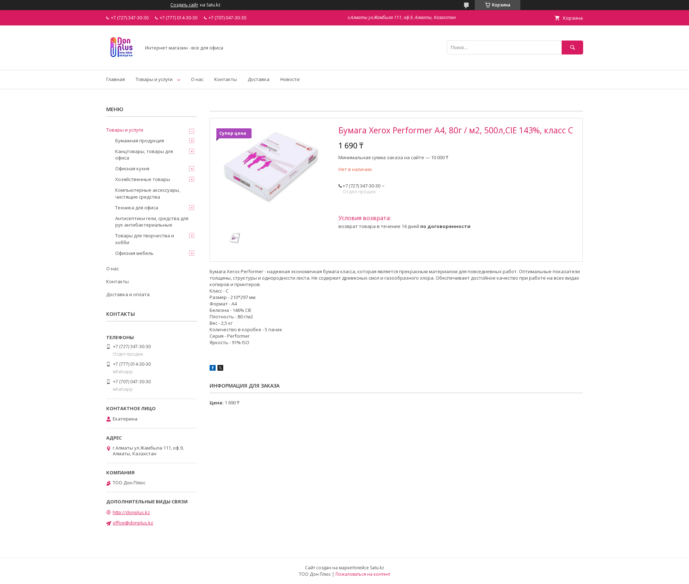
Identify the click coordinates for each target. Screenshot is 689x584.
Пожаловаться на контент (363, 574)
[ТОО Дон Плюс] (121, 60)
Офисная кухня (132, 168)
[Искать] (572, 47)
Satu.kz (377, 568)
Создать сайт (184, 5)
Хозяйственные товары (142, 179)
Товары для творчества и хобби (144, 238)
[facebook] (213, 369)
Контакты (225, 79)
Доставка (258, 79)
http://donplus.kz (131, 512)
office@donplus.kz (133, 523)
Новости (290, 79)
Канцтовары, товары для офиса (144, 154)
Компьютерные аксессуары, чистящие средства (147, 193)
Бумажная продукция (139, 140)
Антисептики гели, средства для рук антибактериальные (151, 221)
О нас (197, 79)
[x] (220, 369)
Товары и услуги (154, 79)
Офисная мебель (134, 253)
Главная (115, 79)
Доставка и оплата (128, 294)
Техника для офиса (136, 207)
